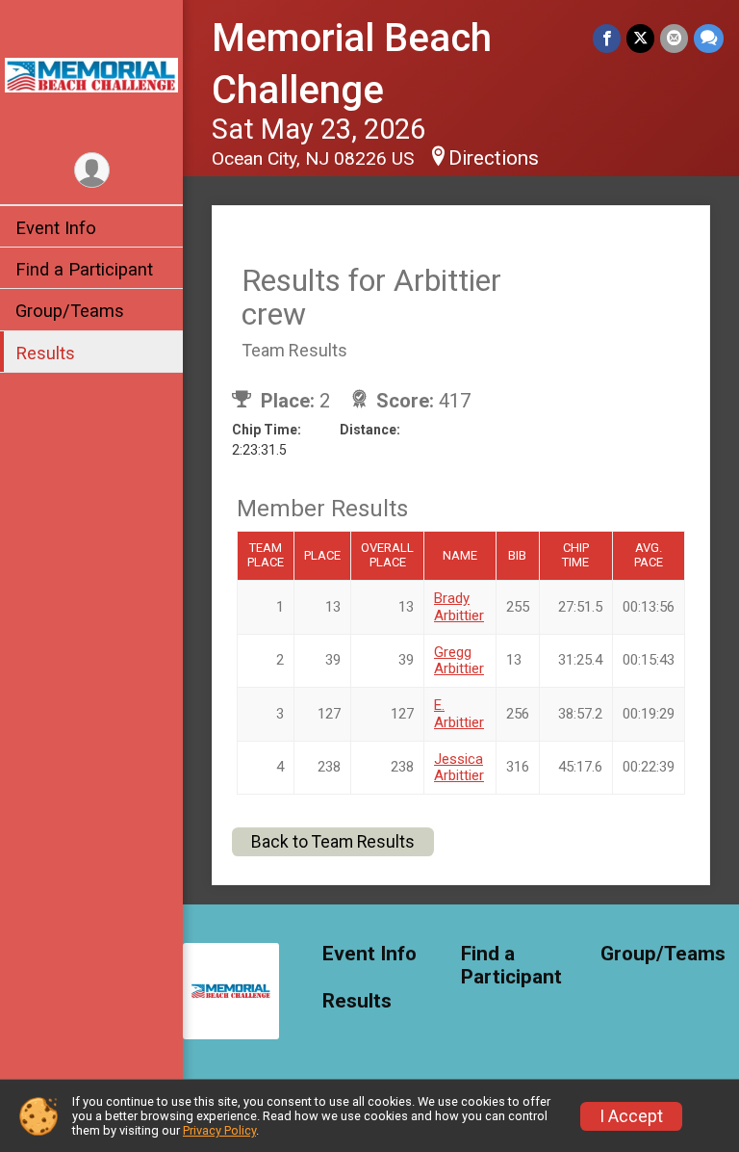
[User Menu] (92, 170)
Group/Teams (69, 311)
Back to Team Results (333, 841)
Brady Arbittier (459, 606)
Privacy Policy (219, 1130)
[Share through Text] (709, 38)
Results (45, 353)
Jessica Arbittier (459, 767)
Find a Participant (84, 269)
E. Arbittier (459, 713)
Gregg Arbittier (459, 660)
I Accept (631, 1116)
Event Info (55, 228)
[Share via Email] (674, 38)
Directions (493, 158)
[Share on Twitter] (640, 38)
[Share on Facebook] (607, 38)
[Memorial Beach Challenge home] (91, 74)
